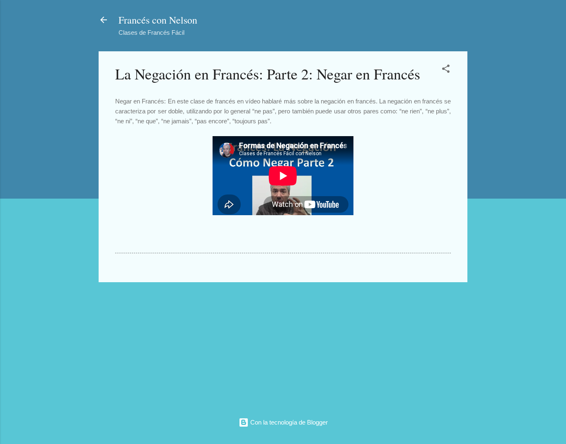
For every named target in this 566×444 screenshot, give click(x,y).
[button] (446, 70)
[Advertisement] (283, 347)
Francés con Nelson (158, 19)
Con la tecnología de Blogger (288, 422)
